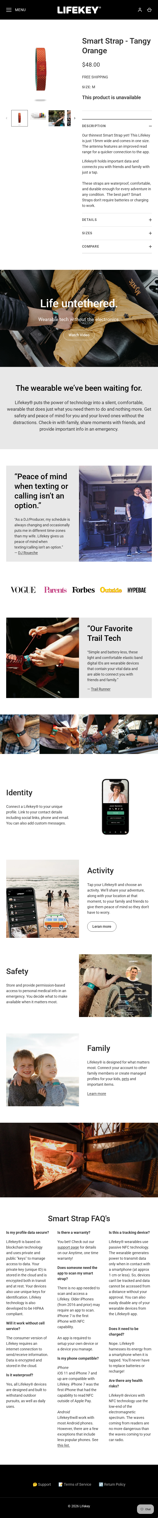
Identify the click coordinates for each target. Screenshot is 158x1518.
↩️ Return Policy (112, 1484)
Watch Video (79, 335)
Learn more (96, 1093)
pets (125, 1079)
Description (94, 126)
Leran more (101, 926)
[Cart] (149, 9)
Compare (90, 246)
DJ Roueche (28, 553)
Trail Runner (100, 689)
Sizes (87, 233)
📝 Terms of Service (74, 1484)
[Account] (139, 9)
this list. (63, 1445)
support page (68, 1247)
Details (89, 220)
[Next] (75, 118)
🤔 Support (42, 1484)
